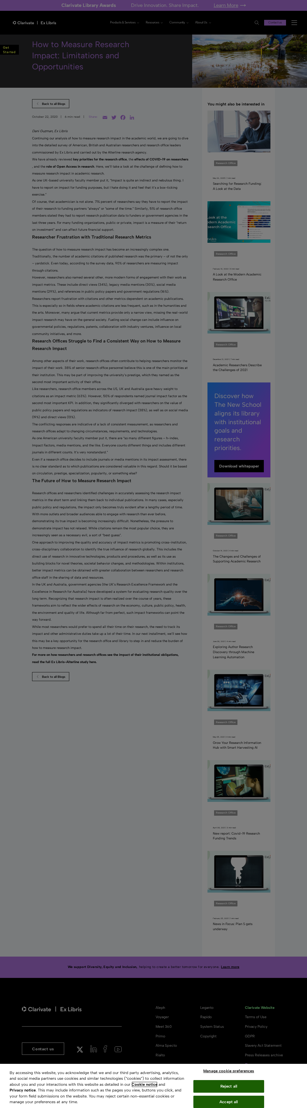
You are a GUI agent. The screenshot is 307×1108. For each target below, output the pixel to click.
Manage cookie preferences (228, 1071)
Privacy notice (23, 1090)
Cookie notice (144, 1084)
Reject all (228, 1086)
